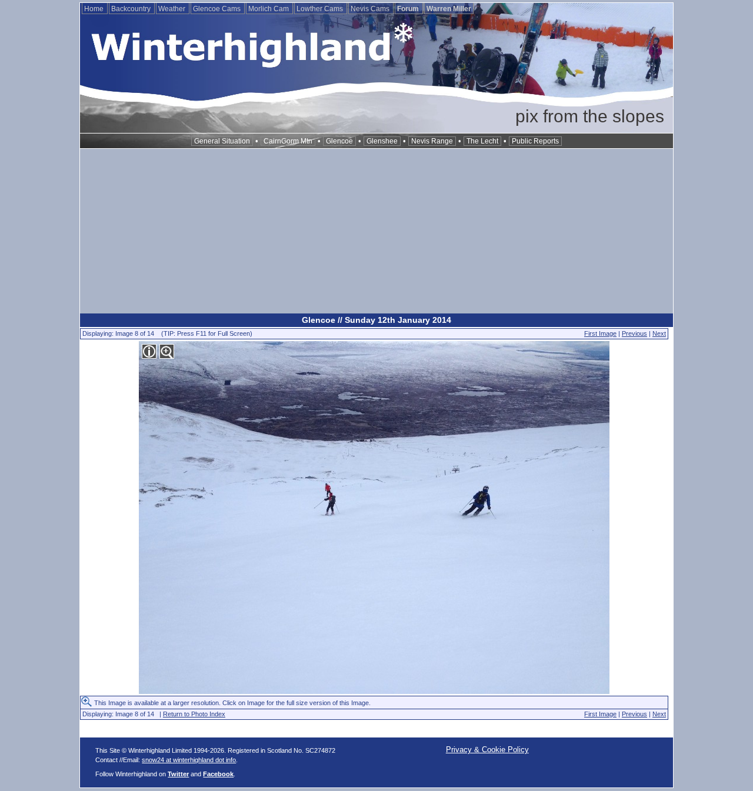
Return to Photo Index (194, 713)
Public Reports (535, 141)
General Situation (222, 141)
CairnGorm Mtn (288, 141)
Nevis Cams (371, 9)
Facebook (218, 773)
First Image (600, 333)
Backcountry (131, 9)
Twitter (178, 773)
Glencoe (339, 141)
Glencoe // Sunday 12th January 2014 (376, 320)
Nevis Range (432, 141)
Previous (634, 333)
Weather (172, 9)
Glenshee (382, 141)
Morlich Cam (269, 9)
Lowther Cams (320, 9)
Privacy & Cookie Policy (487, 749)
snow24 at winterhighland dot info (189, 759)
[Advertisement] (376, 231)
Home (94, 9)
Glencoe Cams (217, 9)
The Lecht (482, 141)
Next (659, 333)
